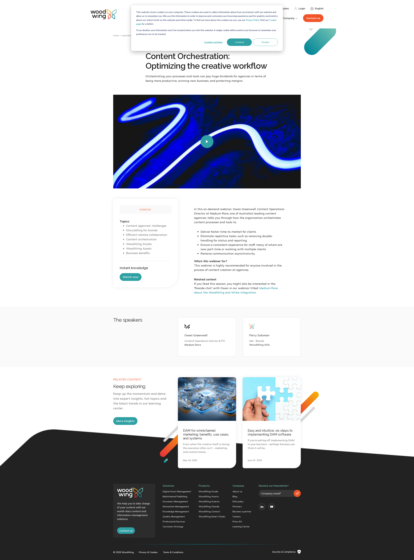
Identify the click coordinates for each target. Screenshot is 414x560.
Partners (237, 506)
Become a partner (242, 511)
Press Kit (237, 521)
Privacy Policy (252, 20)
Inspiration (127, 35)
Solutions (168, 485)
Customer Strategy (173, 526)
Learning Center (241, 526)
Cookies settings (213, 42)
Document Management (175, 501)
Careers (237, 516)
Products (204, 485)
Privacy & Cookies (148, 552)
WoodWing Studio (208, 491)
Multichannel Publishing (175, 496)
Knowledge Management (176, 511)
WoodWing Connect (209, 511)
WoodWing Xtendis (209, 506)
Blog (235, 496)
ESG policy (238, 501)
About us (237, 491)
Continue (239, 42)
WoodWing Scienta (209, 501)
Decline (265, 42)
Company (238, 485)
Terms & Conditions (173, 552)
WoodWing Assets (209, 496)
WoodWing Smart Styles (212, 516)
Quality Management (174, 516)
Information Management (176, 506)
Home (116, 35)
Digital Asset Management (177, 491)
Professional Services (174, 521)
